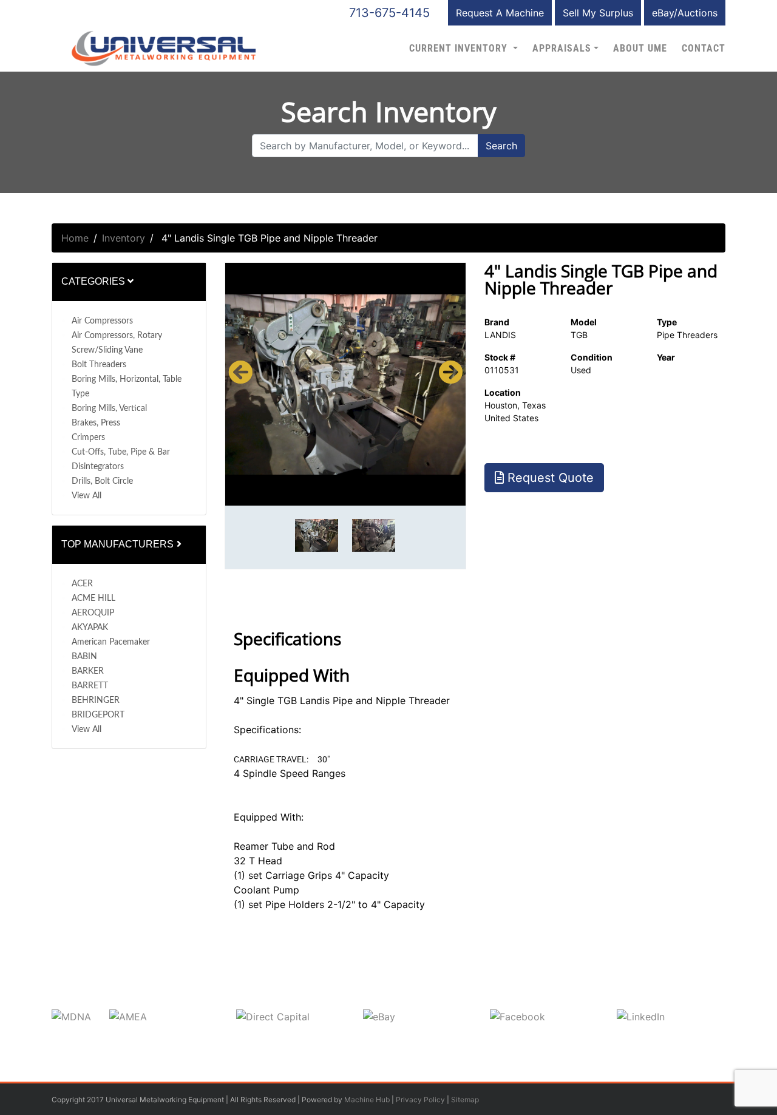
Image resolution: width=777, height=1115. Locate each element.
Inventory (123, 238)
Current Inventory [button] (460, 48)
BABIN (84, 656)
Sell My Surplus (598, 13)
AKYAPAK (90, 627)
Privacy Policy (420, 1099)
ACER (82, 584)
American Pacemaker (111, 642)
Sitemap (465, 1099)
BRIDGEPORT (98, 715)
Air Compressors (102, 321)
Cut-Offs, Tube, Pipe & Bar (121, 452)
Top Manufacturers (118, 544)
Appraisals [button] (561, 48)
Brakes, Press (96, 423)
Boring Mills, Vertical (109, 408)
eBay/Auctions (685, 13)
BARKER (88, 671)
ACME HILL (93, 598)
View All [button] (86, 496)
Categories (94, 281)
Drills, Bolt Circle (102, 481)
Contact (703, 48)
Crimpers (88, 437)
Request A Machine (500, 13)
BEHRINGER (96, 700)
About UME (640, 48)
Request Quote (549, 477)
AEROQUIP (93, 613)
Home (75, 238)
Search (501, 146)
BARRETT (90, 686)
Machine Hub (367, 1099)
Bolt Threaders (99, 365)
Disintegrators (98, 467)
